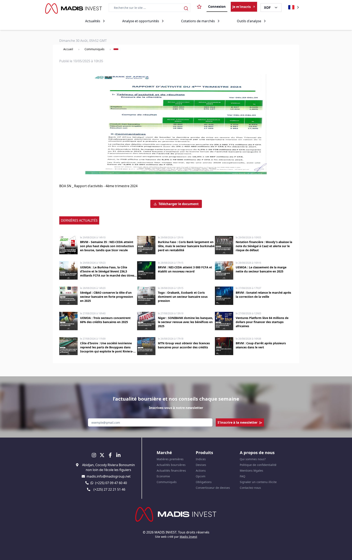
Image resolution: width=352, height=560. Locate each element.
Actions (201, 470)
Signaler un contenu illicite (258, 482)
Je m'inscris (241, 6)
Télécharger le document (178, 204)
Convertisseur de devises (213, 488)
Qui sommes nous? (253, 459)
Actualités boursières (171, 465)
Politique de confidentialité (258, 465)
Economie (163, 476)
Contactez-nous (250, 488)
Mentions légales (251, 470)
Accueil (68, 49)
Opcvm (200, 476)
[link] (115, 49)
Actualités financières (171, 470)
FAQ (242, 476)
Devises (201, 465)
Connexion (217, 6)
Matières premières (170, 459)
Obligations (204, 482)
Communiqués (94, 49)
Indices (201, 459)
